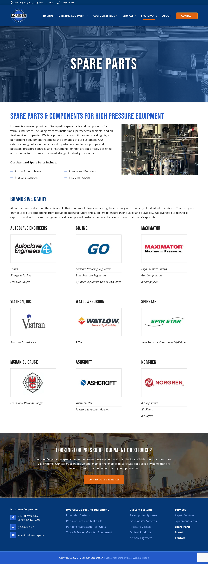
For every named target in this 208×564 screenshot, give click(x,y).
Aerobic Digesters (141, 538)
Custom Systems (141, 509)
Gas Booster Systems (143, 521)
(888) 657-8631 (68, 2)
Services (180, 509)
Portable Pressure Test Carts (84, 521)
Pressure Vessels (140, 526)
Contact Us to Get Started (104, 479)
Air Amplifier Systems (143, 515)
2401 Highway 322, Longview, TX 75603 (33, 2)
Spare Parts (182, 526)
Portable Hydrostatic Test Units (86, 526)
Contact (180, 538)
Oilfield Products (140, 532)
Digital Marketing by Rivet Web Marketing (127, 557)
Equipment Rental (186, 521)
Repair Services (184, 515)
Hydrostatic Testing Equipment (87, 509)
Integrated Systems (78, 515)
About (179, 532)
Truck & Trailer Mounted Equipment (89, 532)
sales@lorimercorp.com (31, 535)
